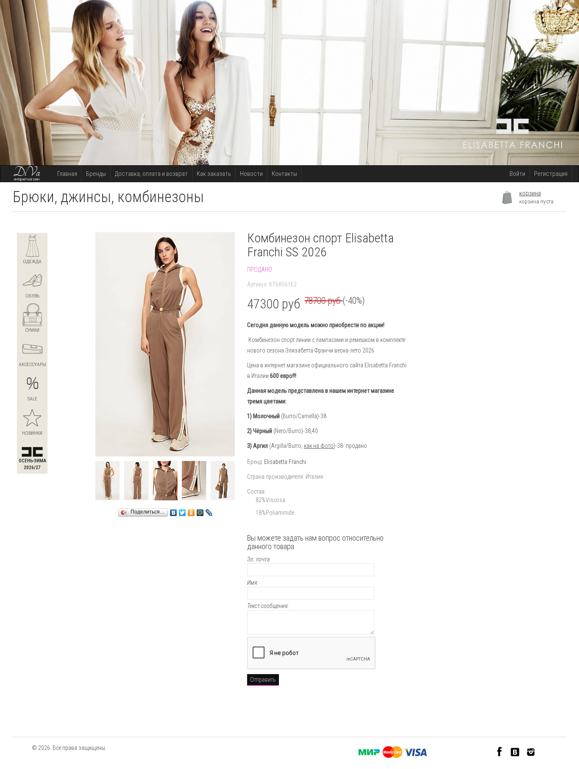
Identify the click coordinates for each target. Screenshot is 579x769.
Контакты (284, 174)
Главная (67, 174)
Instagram (531, 751)
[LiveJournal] (209, 510)
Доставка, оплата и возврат (151, 174)
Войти (517, 174)
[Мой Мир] (200, 510)
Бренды (96, 174)
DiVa (26, 172)
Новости (251, 174)
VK (515, 751)
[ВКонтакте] (173, 510)
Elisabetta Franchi (285, 461)
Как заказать (214, 174)
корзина (530, 193)
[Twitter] (182, 510)
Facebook (499, 751)
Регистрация (551, 174)
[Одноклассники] (191, 510)
